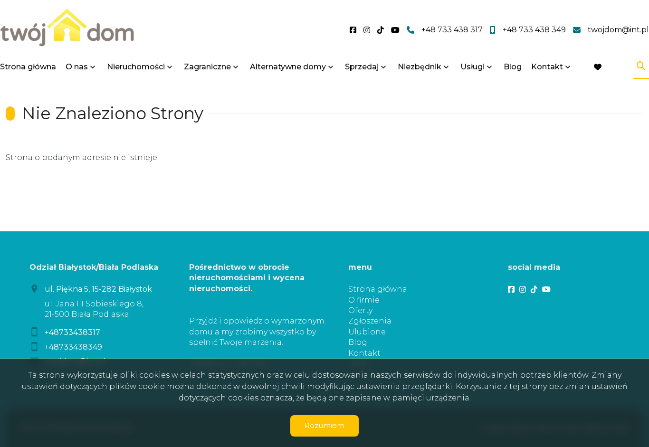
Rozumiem (324, 425)
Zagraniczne (207, 66)
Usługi (472, 66)
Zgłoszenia (369, 320)
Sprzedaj (362, 66)
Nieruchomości (136, 66)
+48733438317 (72, 332)
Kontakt (547, 66)
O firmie (364, 299)
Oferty (360, 310)
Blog (513, 66)
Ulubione (367, 331)
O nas (77, 66)
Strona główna (28, 66)
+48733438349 (73, 347)
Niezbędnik (419, 66)
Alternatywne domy (288, 66)
